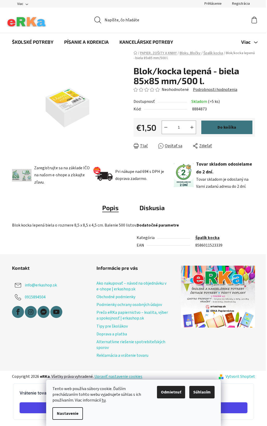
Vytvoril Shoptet (240, 376)
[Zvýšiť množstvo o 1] (192, 127)
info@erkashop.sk (41, 285)
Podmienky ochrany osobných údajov (129, 305)
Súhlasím (202, 392)
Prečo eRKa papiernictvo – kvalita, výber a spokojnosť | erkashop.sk (132, 315)
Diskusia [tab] (152, 207)
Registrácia (241, 3)
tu (104, 400)
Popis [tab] (110, 207)
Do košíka (226, 127)
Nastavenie (67, 413)
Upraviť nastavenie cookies (118, 376)
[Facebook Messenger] (44, 312)
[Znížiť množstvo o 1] (166, 127)
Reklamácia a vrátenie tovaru (122, 355)
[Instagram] (31, 312)
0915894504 (35, 297)
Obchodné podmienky (115, 297)
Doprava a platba (111, 334)
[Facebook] (18, 312)
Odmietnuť (171, 392)
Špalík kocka (207, 238)
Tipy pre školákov (112, 326)
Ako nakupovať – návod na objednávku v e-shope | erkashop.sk (131, 286)
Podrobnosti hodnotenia (215, 89)
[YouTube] (56, 312)
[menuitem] (33, 42)
